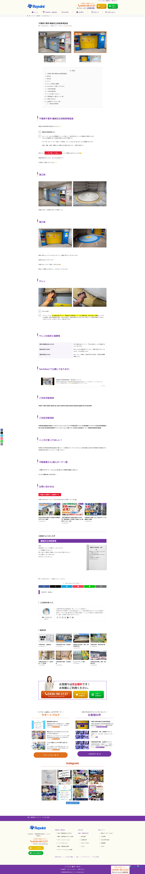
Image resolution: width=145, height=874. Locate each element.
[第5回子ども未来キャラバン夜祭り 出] (49, 792)
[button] (44, 586)
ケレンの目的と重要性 (53, 84)
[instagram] (103, 1)
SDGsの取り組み (105, 840)
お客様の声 (84, 840)
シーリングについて (63, 843)
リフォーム (60, 25)
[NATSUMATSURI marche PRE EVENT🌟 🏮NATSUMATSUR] (49, 777)
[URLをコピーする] (100, 586)
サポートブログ (85, 843)
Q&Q (77, 857)
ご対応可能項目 (51, 91)
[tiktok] (105, 1)
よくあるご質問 (69, 857)
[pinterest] (111, 1)
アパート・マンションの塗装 (65, 849)
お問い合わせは (51, 99)
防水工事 (80, 830)
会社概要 (63, 869)
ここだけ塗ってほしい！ (44, 25)
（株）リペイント (46, 617)
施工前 (49, 76)
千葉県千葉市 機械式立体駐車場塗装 (57, 73)
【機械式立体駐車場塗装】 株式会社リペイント (68, 380)
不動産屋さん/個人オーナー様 (55, 96)
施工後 (49, 79)
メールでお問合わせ (37, 848)
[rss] (115, 1)
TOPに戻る (47, 817)
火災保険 (103, 836)
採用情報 (103, 843)
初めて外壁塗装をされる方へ (65, 833)
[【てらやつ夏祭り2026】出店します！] (96, 777)
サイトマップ (85, 857)
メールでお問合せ (102, 6)
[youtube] (113, 1)
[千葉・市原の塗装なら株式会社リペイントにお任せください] (36, 4)
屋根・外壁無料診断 (83, 833)
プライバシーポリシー (71, 869)
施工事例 (83, 836)
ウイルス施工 (95, 857)
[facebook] (99, 1)
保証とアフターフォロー (107, 833)
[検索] (117, 1)
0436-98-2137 (87, 5)
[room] (107, 1)
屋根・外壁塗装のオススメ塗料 (65, 836)
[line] (109, 1)
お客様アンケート (54, 25)
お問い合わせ (58, 857)
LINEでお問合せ (114, 6)
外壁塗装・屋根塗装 (60, 830)
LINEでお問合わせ (37, 853)
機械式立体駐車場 (54, 103)
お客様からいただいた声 (53, 101)
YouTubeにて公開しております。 (56, 86)
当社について (101, 830)
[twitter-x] (101, 1)
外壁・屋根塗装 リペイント (34, 817)
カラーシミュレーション (64, 840)
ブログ (102, 846)
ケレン (49, 81)
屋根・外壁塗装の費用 (63, 846)
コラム (82, 846)
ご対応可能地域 (51, 89)
